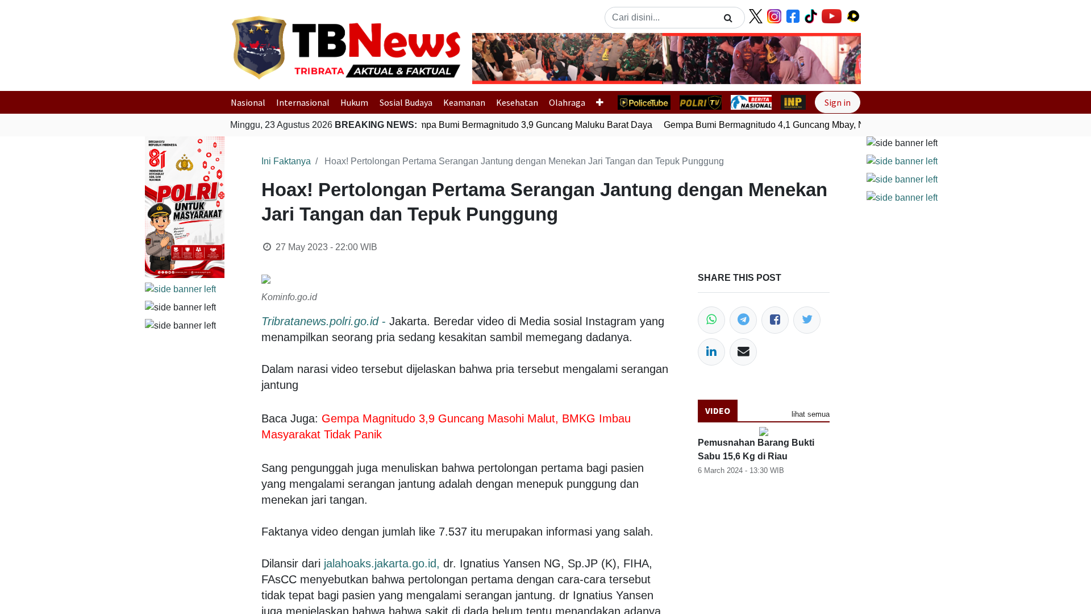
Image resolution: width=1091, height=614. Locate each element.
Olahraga (567, 102)
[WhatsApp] (711, 320)
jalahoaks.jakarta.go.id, (382, 563)
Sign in (838, 102)
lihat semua (811, 414)
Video (717, 410)
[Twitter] (807, 320)
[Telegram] (743, 320)
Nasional (248, 102)
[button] (501, 58)
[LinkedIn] (711, 352)
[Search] (728, 17)
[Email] (743, 352)
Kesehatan (517, 102)
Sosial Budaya (406, 102)
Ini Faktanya (286, 161)
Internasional (303, 102)
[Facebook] (775, 320)
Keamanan (464, 102)
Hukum (354, 102)
